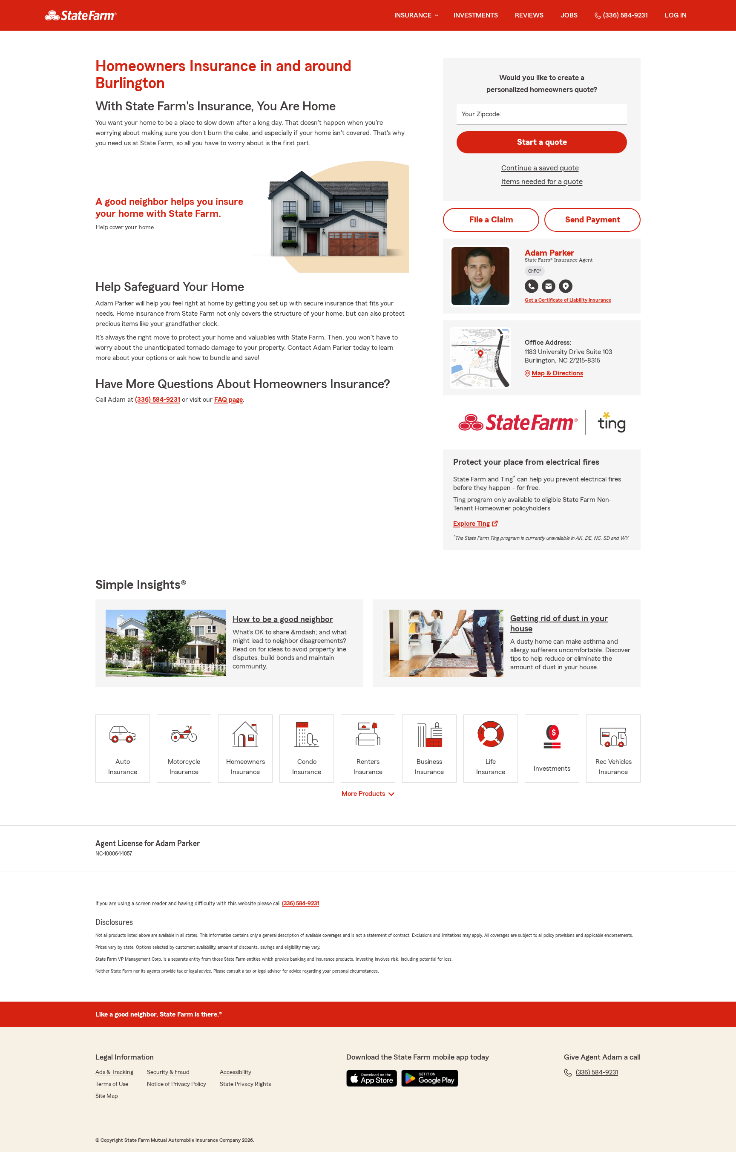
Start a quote (542, 142)
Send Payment (592, 220)
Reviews (529, 15)
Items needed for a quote (542, 181)
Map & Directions (557, 373)
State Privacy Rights (245, 1084)
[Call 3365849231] (531, 286)
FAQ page (228, 399)
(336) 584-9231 (625, 15)
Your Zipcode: (481, 114)
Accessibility (235, 1072)
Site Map (106, 1096)
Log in (676, 15)
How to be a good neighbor (283, 619)
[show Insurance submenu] (434, 15)
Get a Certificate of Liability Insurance (568, 299)
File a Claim (491, 220)
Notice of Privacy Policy (176, 1084)
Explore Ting (471, 523)
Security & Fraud (168, 1072)
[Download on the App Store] (371, 1078)
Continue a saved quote (540, 168)
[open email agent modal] (548, 287)
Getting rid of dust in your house (559, 623)
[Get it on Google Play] (429, 1078)
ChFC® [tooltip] (534, 271)
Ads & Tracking (114, 1072)
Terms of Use (111, 1084)
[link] (81, 15)
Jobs (569, 15)
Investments (476, 15)
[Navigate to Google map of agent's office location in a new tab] (565, 286)
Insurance (412, 15)
